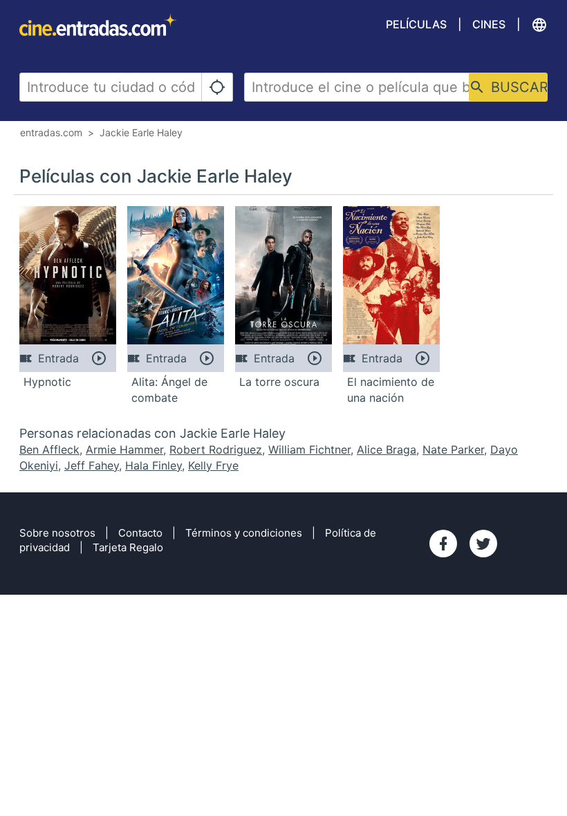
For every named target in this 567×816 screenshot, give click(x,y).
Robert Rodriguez (215, 449)
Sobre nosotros (57, 532)
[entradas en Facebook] (443, 543)
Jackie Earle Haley (141, 132)
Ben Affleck (49, 449)
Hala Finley (153, 465)
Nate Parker (453, 449)
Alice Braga (386, 449)
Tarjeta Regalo (128, 547)
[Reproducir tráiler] (98, 358)
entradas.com (51, 132)
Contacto (140, 532)
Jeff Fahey (91, 465)
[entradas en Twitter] (483, 543)
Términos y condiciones (243, 532)
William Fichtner (309, 449)
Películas (416, 24)
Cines (488, 24)
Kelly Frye (213, 465)
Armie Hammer (124, 449)
